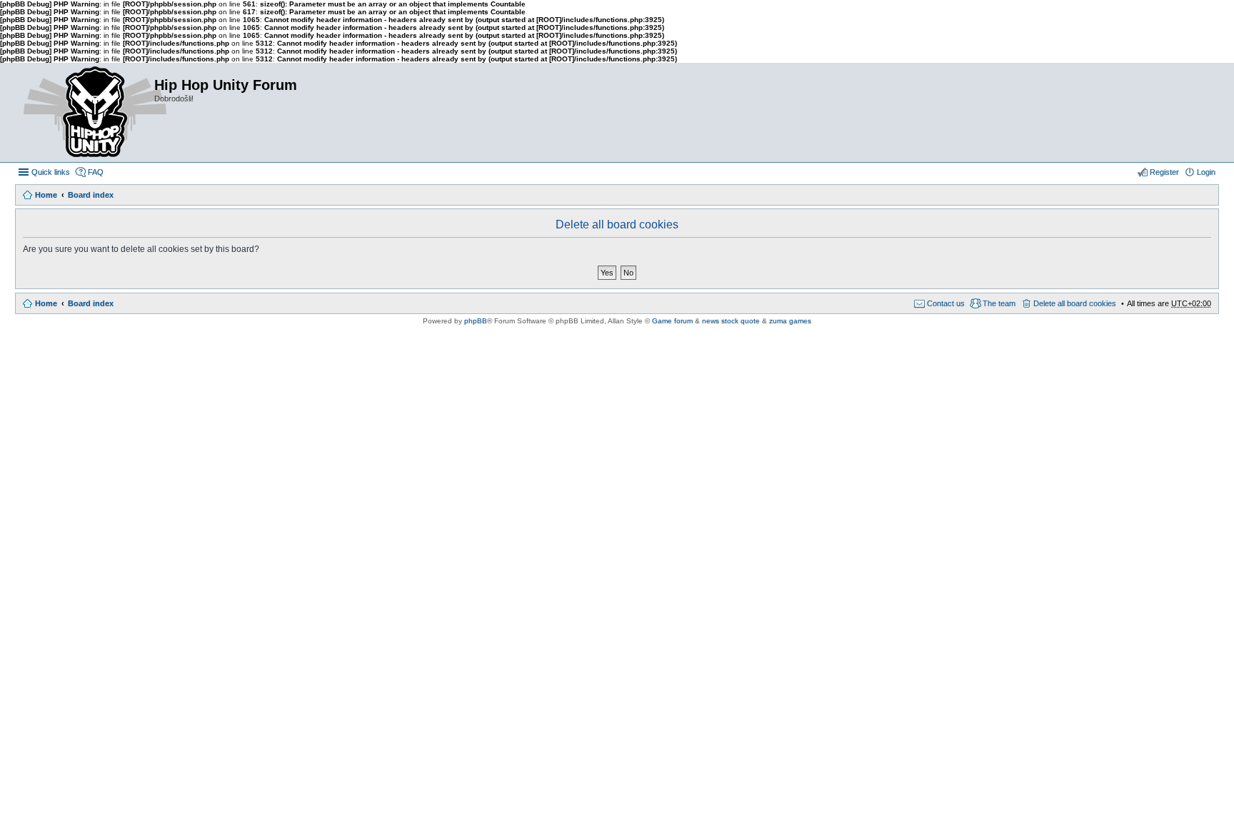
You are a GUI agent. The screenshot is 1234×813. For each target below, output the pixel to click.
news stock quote (731, 321)
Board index (91, 195)
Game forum (672, 321)
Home (46, 195)
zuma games (790, 321)
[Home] (84, 112)
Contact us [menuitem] (946, 303)
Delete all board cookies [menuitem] (1074, 303)
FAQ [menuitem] (96, 172)
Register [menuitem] (1164, 172)
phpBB (475, 321)
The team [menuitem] (999, 303)
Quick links (50, 172)
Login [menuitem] (1206, 172)
